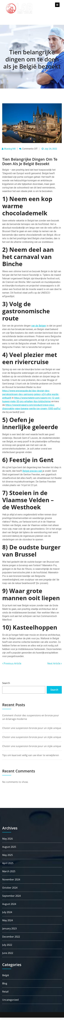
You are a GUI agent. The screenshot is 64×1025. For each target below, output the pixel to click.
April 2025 (7, 863)
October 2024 (9, 887)
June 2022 (7, 953)
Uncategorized (10, 999)
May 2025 (7, 855)
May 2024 (7, 920)
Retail (5, 991)
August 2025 (9, 846)
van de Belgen (38, 325)
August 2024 (9, 904)
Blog (4, 983)
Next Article (54, 663)
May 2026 (7, 838)
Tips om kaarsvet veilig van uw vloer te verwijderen (30, 755)
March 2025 (8, 871)
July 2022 (7, 944)
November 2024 (11, 879)
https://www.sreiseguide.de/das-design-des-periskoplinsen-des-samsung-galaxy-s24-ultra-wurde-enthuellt (30, 394)
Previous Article (12, 663)
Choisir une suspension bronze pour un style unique (31, 728)
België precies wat (32, 471)
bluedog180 (10, 148)
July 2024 (7, 912)
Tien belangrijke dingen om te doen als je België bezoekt (32, 59)
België (5, 975)
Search (6, 683)
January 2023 (9, 928)
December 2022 (11, 936)
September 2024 (11, 895)
